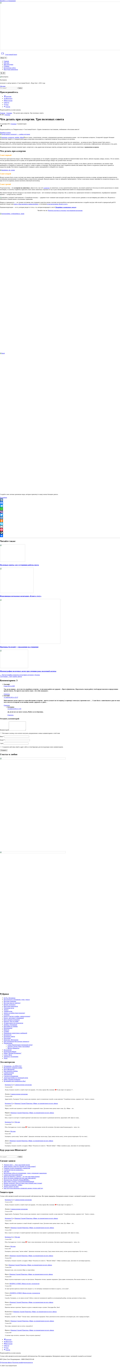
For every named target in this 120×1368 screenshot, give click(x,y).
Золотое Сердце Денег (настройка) (19, 1046)
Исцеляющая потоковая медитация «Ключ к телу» (20, 596)
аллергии (47, 188)
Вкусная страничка (10, 1001)
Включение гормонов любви (13, 1067)
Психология (7, 1050)
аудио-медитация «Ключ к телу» (57, 204)
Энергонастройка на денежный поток (16, 1078)
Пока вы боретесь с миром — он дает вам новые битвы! (22, 1176)
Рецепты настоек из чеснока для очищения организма (65, 210)
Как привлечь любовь (11, 1071)
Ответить (7, 694)
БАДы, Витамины (9, 998)
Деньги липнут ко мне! (11, 1186)
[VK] (60, 499)
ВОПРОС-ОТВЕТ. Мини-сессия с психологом (24, 1283)
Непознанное (8, 1028)
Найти (20, 88)
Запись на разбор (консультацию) (14, 1013)
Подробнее (3, 497)
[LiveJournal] (60, 532)
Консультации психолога (12, 1019)
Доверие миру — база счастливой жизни (17, 1165)
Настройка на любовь (11, 1026)
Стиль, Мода (8, 1055)
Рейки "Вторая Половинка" (12, 1053)
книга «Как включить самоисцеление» (26, 204)
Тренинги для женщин (11, 1056)
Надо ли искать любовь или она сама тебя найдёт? (20, 1178)
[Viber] (60, 511)
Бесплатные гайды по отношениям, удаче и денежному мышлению (25, 1173)
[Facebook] (60, 502)
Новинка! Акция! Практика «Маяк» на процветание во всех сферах (36, 1103)
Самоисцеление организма (23, 1085)
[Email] (60, 526)
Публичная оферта (6, 1362)
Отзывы (6, 1031)
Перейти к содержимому (8, 1)
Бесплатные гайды (10, 68)
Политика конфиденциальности (22, 1362)
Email (2, 740)
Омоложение (8, 1074)
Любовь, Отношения (10, 1024)
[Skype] (60, 523)
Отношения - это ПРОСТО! (13, 1066)
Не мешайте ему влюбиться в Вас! (15, 1081)
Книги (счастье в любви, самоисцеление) (17, 1016)
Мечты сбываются (13, 1048)
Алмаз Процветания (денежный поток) (20, 1045)
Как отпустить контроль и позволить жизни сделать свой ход (23, 1188)
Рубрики (6, 66)
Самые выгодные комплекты (13, 1175)
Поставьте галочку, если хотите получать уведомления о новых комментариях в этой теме (31, 733)
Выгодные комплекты (11, 69)
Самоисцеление (9, 1073)
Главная (6, 61)
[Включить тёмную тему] (2, 73)
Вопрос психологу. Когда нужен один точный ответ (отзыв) (23, 1183)
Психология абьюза (10, 1051)
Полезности (7, 1035)
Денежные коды (9, 1008)
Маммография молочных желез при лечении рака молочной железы (28, 671)
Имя (2, 736)
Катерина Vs (9, 1085)
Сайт (1, 743)
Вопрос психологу (10, 1004)
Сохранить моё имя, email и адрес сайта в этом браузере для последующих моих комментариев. (32, 747)
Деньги (6, 1009)
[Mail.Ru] (60, 517)
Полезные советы (9, 1036)
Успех (6, 1058)
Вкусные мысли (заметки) (12, 1003)
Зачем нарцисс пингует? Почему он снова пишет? (20, 1166)
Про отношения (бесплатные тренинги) (16, 1041)
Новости (6, 1030)
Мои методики (8, 64)
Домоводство (8, 1011)
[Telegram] (60, 505)
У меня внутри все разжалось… (14, 1170)
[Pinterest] (60, 529)
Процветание (8, 1043)
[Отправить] (60, 535)
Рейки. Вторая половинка (12, 1079)
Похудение (7, 1038)
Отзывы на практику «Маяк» (13, 1185)
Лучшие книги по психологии (13, 1023)
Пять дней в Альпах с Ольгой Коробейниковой (19, 1181)
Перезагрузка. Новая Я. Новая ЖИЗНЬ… (17, 1180)
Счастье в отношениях (11, 1076)
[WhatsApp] (60, 508)
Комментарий (4, 730)
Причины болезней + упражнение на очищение (19, 647)
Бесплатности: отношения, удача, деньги (17, 999)
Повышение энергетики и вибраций (15, 1033)
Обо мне (6, 63)
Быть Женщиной (9, 1069)
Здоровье (9, 113)
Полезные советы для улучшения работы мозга (19, 565)
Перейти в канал (5, 132)
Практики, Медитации (11, 1040)
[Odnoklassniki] (60, 520)
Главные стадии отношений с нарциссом (17, 1168)
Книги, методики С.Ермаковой (14, 1018)
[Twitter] (60, 514)
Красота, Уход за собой (11, 1021)
